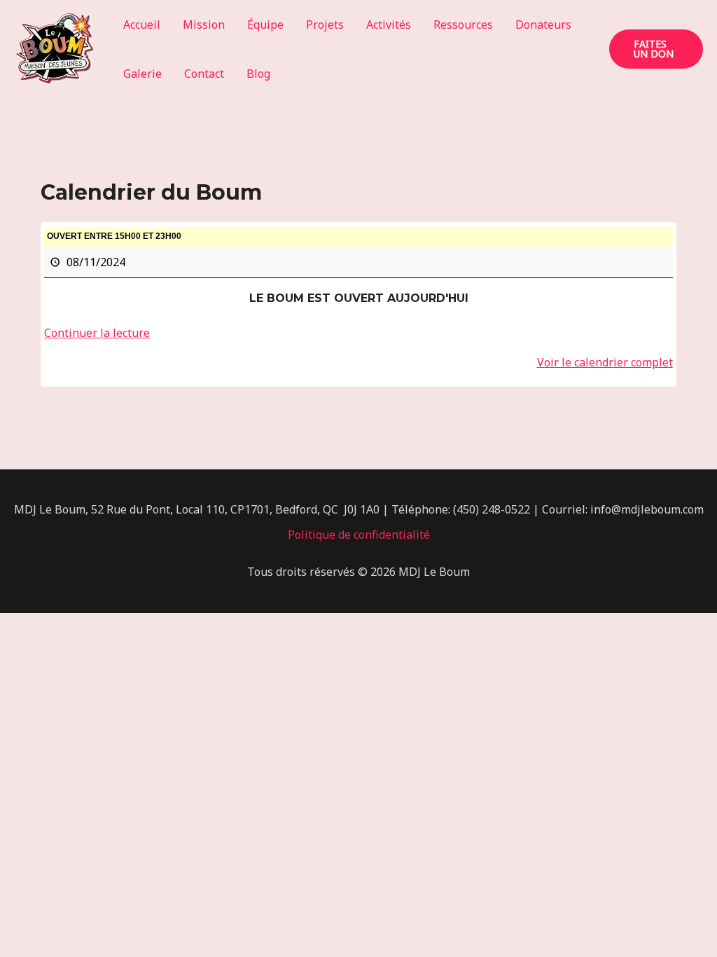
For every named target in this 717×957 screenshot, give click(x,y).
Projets (325, 24)
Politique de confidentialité (359, 534)
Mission (204, 24)
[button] (656, 49)
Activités (388, 24)
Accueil (141, 24)
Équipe (265, 24)
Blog (258, 73)
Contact (204, 73)
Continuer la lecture (97, 332)
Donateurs (543, 24)
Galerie (142, 73)
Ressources (463, 24)
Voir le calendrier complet (605, 362)
